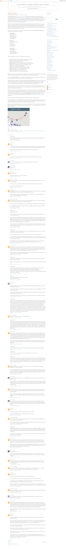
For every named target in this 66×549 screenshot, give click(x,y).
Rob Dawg (11, 165)
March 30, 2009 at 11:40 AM (15, 424)
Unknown (11, 189)
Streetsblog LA (49, 58)
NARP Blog (48, 51)
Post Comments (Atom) (15, 543)
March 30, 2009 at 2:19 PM (15, 464)
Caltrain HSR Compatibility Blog (51, 29)
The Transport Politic (50, 65)
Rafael (11, 142)
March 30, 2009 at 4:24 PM (15, 486)
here (27, 295)
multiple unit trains (17, 18)
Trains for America (49, 67)
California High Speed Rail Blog (33, 4)
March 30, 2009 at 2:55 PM (15, 470)
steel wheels (15, 131)
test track (20, 131)
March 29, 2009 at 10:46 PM (15, 279)
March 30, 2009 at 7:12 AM (15, 385)
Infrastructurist (49, 43)
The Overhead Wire (49, 64)
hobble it (20, 92)
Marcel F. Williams (12, 179)
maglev (11, 131)
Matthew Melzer (49, 87)
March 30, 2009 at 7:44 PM (15, 492)
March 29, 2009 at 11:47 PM (15, 329)
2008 (48, 14)
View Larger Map (10, 126)
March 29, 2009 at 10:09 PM (15, 273)
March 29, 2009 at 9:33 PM (15, 264)
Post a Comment (10, 540)
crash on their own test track (30, 521)
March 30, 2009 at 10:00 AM (15, 415)
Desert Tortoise (10, 82)
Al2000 (11, 171)
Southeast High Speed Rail (50, 57)
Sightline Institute (49, 54)
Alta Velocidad (49, 40)
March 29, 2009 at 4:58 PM (15, 169)
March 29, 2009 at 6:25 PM (15, 176)
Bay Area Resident (12, 488)
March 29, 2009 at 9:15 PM (15, 254)
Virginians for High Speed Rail (51, 70)
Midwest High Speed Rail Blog (51, 47)
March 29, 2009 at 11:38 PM (15, 312)
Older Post (44, 541)
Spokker (11, 160)
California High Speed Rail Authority (52, 23)
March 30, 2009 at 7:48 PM (15, 498)
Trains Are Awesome (50, 66)
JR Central (11, 524)
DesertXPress (13, 30)
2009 (48, 13)
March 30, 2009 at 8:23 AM (15, 397)
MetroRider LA (49, 45)
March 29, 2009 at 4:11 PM (15, 150)
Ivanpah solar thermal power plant (37, 94)
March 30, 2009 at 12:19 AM (15, 362)
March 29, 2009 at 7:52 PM (15, 208)
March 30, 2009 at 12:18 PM (15, 447)
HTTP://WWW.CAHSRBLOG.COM (33, 8)
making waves (23, 17)
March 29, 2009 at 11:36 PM (15, 296)
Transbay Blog (49, 69)
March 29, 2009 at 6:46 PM (15, 187)
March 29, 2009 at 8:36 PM (15, 243)
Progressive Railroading (50, 52)
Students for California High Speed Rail (52, 36)
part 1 (31, 105)
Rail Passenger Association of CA (51, 35)
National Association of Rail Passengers (52, 50)
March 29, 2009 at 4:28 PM (15, 163)
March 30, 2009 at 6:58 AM (15, 374)
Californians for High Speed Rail (51, 28)
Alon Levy (11, 245)
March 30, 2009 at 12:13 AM (15, 349)
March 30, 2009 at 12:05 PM (15, 436)
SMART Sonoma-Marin (50, 56)
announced (19, 30)
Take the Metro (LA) (50, 60)
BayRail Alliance (49, 27)
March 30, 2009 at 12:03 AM (15, 344)
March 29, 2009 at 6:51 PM (15, 196)
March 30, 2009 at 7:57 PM (15, 511)
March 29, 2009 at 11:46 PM (15, 317)
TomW (11, 388)
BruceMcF (11, 376)
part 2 (33, 105)
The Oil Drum (49, 63)
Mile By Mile (49, 49)
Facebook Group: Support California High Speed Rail (52, 31)
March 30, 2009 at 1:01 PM (15, 457)
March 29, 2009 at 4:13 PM (15, 158)
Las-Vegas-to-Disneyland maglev (20, 16)
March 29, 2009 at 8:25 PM (15, 227)
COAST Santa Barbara (50, 41)
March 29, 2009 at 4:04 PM (15, 140)
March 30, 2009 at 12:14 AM (15, 354)
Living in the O (49, 44)
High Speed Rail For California (51, 32)
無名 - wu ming (12, 314)
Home (27, 541)
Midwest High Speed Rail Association (52, 46)
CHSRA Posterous (49, 24)
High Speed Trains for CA (50, 34)
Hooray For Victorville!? (12, 13)
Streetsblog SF (49, 59)
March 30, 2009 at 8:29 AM (15, 405)
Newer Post (9, 541)
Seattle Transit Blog (49, 53)
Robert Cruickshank (13, 417)
